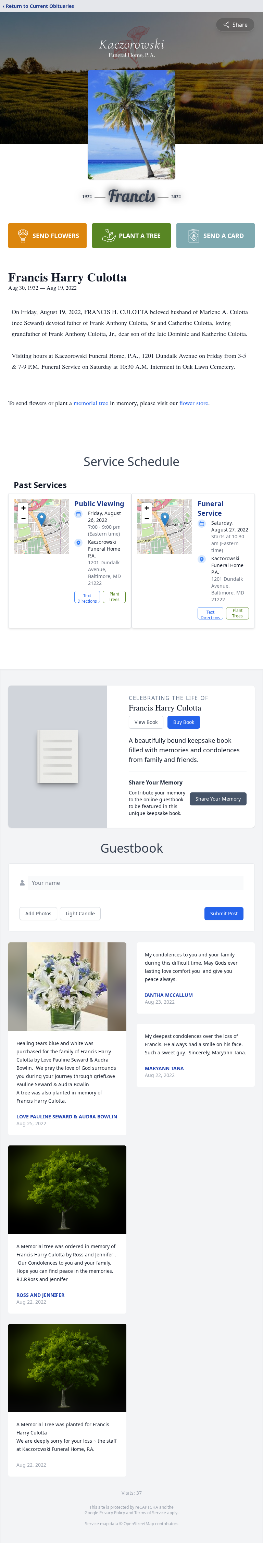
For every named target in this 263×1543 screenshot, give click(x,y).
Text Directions (87, 598)
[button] (41, 519)
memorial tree (91, 403)
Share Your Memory (218, 798)
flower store (193, 403)
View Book (146, 722)
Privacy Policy (112, 1513)
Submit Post (224, 913)
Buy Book (183, 722)
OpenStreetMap (139, 1524)
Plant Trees (114, 596)
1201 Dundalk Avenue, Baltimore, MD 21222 (104, 572)
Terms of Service (150, 1513)
